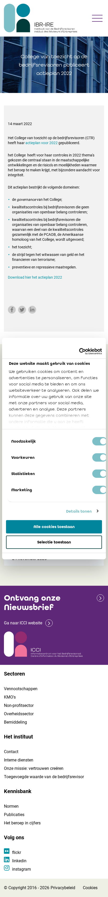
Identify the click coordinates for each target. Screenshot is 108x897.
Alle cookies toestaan (54, 526)
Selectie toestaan (54, 542)
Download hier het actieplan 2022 (35, 277)
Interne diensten (18, 760)
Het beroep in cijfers (22, 822)
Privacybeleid (63, 887)
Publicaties (14, 814)
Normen (11, 806)
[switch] (99, 457)
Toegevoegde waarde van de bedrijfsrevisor (44, 776)
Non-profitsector (19, 705)
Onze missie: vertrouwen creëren (33, 768)
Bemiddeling (15, 722)
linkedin (19, 860)
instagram (21, 869)
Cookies (90, 887)
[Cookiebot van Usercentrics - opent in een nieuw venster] (79, 351)
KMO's (10, 697)
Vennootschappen (20, 688)
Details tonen (79, 511)
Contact (11, 751)
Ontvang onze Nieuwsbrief (32, 602)
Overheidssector (19, 713)
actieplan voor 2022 (41, 143)
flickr (16, 852)
